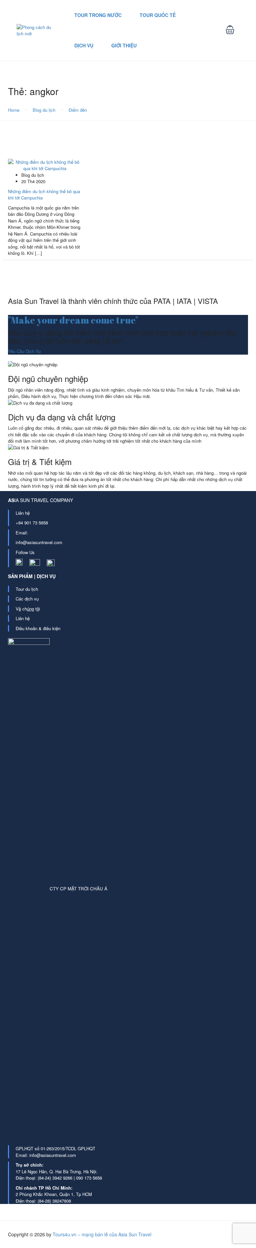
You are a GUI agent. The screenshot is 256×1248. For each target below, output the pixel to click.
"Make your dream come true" (73, 320)
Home (13, 110)
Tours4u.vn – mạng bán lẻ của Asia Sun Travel (102, 1234)
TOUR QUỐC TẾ (158, 15)
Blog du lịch (44, 110)
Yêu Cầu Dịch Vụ (24, 351)
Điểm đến (78, 110)
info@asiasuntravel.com (39, 542)
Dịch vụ (83, 45)
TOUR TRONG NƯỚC (98, 15)
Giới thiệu (124, 45)
